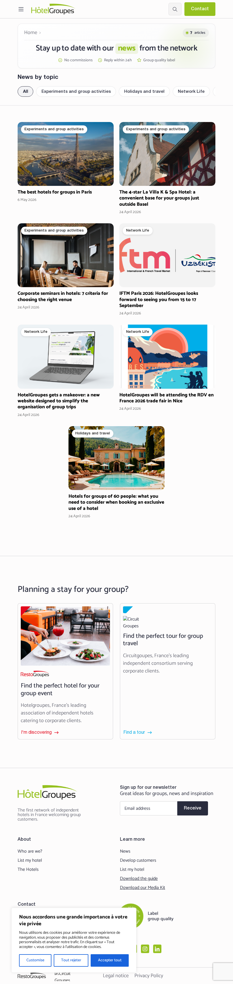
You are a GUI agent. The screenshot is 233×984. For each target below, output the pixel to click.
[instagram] (145, 949)
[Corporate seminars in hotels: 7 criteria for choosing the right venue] (66, 269)
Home (30, 32)
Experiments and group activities (76, 92)
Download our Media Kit (142, 888)
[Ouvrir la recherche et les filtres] (175, 9)
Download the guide (139, 878)
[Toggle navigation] (21, 9)
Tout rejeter (71, 960)
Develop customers (138, 860)
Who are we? (30, 851)
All (25, 92)
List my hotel (30, 860)
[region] (73, 940)
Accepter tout (110, 960)
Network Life (191, 92)
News (125, 851)
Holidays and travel (144, 92)
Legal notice (116, 976)
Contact (200, 9)
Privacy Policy (148, 976)
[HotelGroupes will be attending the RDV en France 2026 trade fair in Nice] (167, 371)
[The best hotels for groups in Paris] (66, 168)
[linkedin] (157, 949)
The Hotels (28, 869)
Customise (35, 960)
